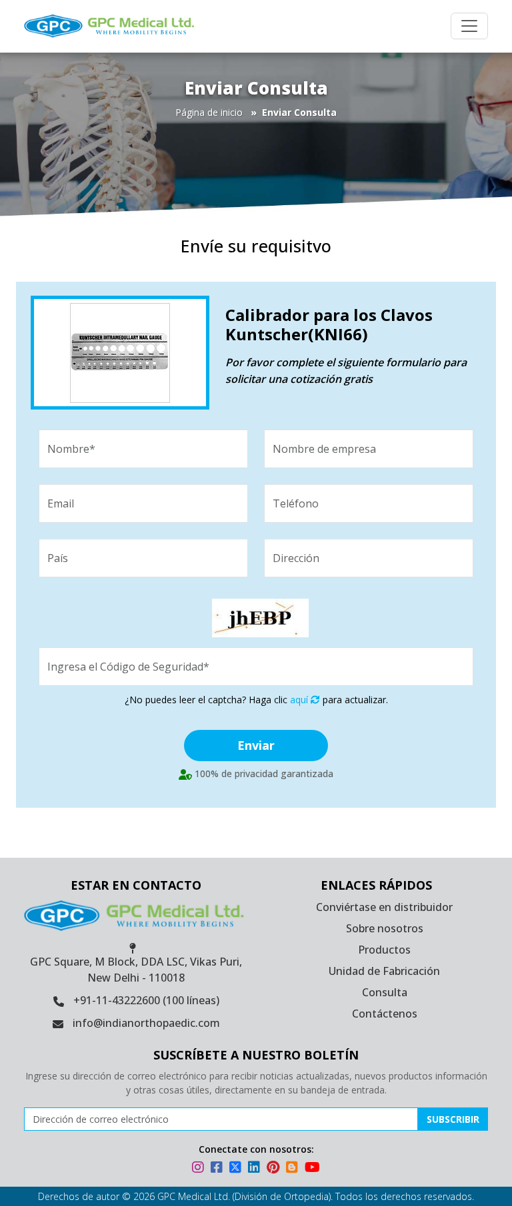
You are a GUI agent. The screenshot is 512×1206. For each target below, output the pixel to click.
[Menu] (469, 26)
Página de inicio (209, 112)
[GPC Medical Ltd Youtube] (312, 1168)
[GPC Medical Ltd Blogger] (294, 1168)
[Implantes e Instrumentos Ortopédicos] (128, 26)
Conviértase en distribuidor (384, 907)
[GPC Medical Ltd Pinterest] (275, 1168)
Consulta (384, 992)
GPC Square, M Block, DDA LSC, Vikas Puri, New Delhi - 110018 (136, 969)
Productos (384, 949)
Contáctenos (384, 1013)
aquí (300, 699)
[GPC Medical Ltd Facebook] (219, 1168)
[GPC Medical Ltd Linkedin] (256, 1168)
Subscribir (453, 1119)
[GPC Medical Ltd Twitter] (237, 1168)
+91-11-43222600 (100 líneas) (146, 1000)
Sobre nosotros (384, 928)
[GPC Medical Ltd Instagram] (200, 1168)
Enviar (256, 745)
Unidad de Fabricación (384, 971)
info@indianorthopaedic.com (146, 1023)
